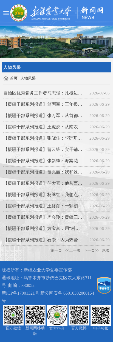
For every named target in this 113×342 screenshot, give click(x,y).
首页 (14, 78)
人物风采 (28, 78)
